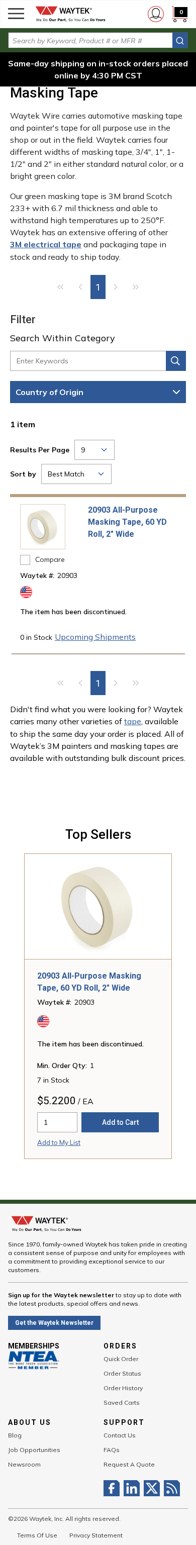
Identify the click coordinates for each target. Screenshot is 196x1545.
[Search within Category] (176, 361)
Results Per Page (39, 449)
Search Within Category (62, 338)
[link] (60, 287)
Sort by (23, 473)
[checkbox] (25, 560)
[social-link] (114, 1488)
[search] (179, 40)
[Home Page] (70, 14)
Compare (50, 559)
